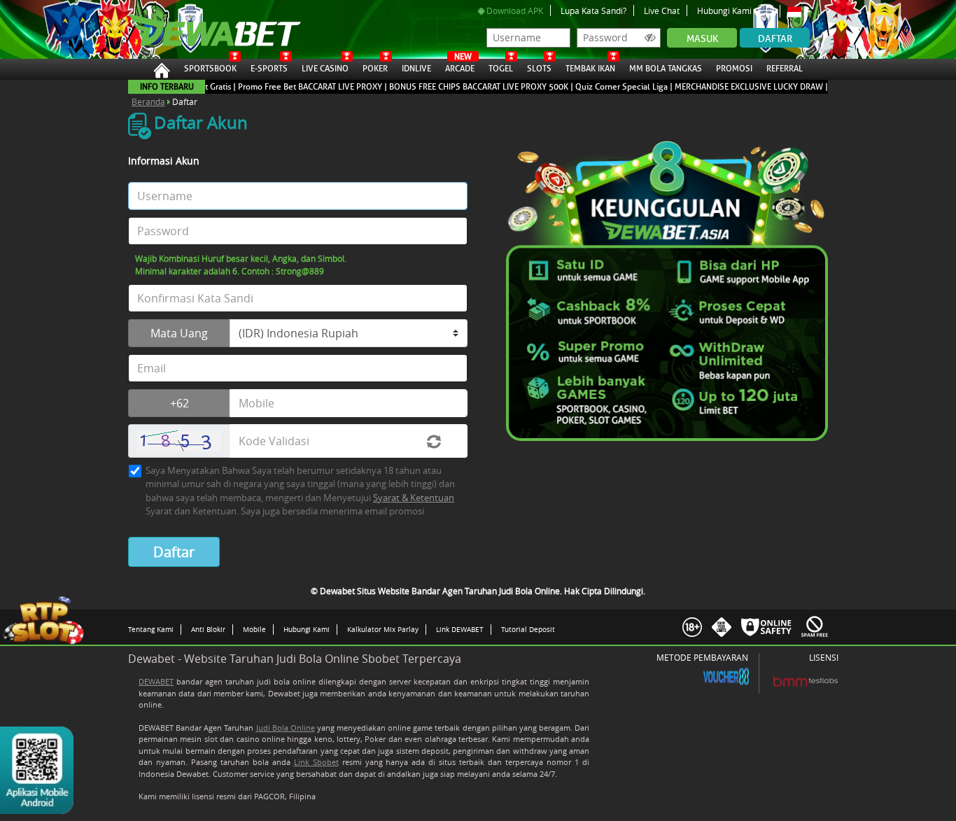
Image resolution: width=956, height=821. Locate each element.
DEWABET (156, 681)
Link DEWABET (460, 629)
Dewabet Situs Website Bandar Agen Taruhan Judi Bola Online (200, 29)
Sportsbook (210, 68)
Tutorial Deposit (528, 629)
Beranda (148, 101)
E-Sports (269, 68)
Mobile (254, 629)
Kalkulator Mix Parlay (383, 629)
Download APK (513, 10)
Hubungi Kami (724, 10)
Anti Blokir (208, 629)
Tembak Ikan (590, 68)
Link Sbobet (316, 762)
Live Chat (662, 10)
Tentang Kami (151, 629)
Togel (500, 68)
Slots (539, 68)
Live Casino (325, 68)
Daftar (775, 39)
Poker (375, 68)
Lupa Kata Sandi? (593, 10)
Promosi (734, 68)
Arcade (460, 66)
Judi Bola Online (285, 727)
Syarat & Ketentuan (413, 497)
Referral (784, 68)
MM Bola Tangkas (665, 68)
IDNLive (416, 68)
